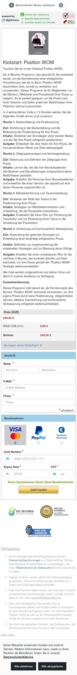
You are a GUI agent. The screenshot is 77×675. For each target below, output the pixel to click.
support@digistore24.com (46, 598)
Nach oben (8, 635)
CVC (53, 467)
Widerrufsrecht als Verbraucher (34, 567)
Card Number (12, 452)
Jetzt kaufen (38, 489)
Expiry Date (11, 467)
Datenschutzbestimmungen (24, 560)
